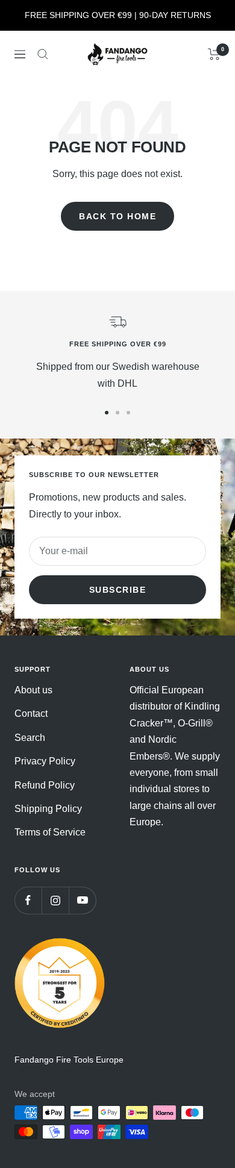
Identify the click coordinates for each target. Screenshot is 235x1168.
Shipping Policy (48, 809)
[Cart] (214, 54)
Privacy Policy (44, 761)
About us (33, 690)
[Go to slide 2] (117, 412)
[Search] (42, 54)
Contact (31, 713)
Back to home (117, 216)
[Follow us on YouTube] (82, 900)
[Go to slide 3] (128, 412)
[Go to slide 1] (106, 412)
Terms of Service (50, 832)
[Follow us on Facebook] (28, 900)
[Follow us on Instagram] (55, 900)
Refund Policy (44, 785)
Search (29, 737)
